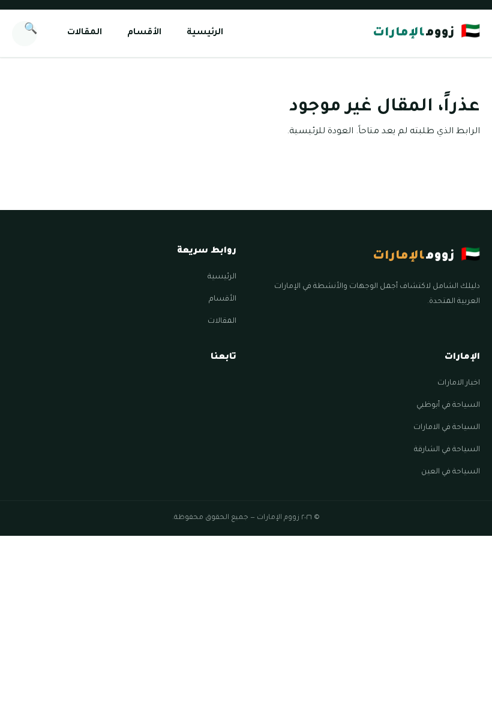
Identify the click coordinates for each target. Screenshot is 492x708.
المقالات (84, 33)
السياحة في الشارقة (447, 450)
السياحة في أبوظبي (448, 405)
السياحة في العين (450, 472)
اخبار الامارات (458, 383)
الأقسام (144, 33)
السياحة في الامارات (446, 428)
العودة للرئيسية (321, 132)
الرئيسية (205, 33)
